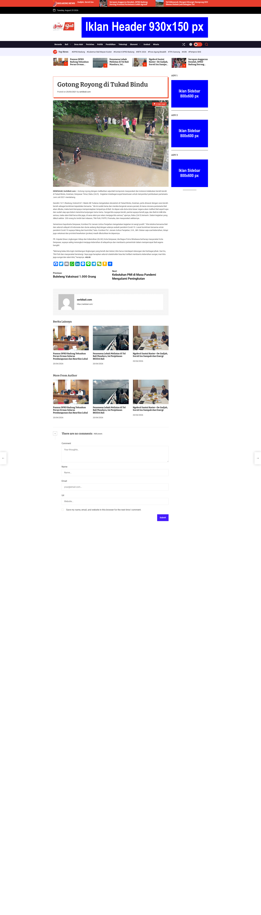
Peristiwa (90, 44)
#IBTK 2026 (141, 52)
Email (64, 481)
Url (63, 495)
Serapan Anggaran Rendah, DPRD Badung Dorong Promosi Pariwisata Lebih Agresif (93, 3)
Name (64, 466)
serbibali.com (85, 92)
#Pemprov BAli (194, 52)
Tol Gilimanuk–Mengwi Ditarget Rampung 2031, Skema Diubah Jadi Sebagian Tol (152, 3)
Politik (100, 44)
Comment (66, 443)
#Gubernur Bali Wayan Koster (99, 52)
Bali (66, 44)
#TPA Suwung (174, 52)
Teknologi (123, 44)
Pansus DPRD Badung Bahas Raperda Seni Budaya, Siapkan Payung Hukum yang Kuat (206, 3)
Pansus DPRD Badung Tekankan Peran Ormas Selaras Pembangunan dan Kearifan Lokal (70, 356)
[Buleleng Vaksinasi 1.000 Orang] (3, 458)
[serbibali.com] (66, 302)
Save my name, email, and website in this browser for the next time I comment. (103, 509)
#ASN (184, 52)
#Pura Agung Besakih (157, 52)
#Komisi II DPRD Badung (124, 52)
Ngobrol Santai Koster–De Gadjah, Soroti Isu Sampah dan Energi (158, 63)
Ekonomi (134, 44)
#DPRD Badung (78, 52)
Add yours (98, 434)
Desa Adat (78, 44)
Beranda (58, 44)
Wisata (156, 44)
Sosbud (147, 44)
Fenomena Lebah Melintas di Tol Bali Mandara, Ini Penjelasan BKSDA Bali (119, 64)
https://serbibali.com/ (85, 304)
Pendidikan (111, 44)
